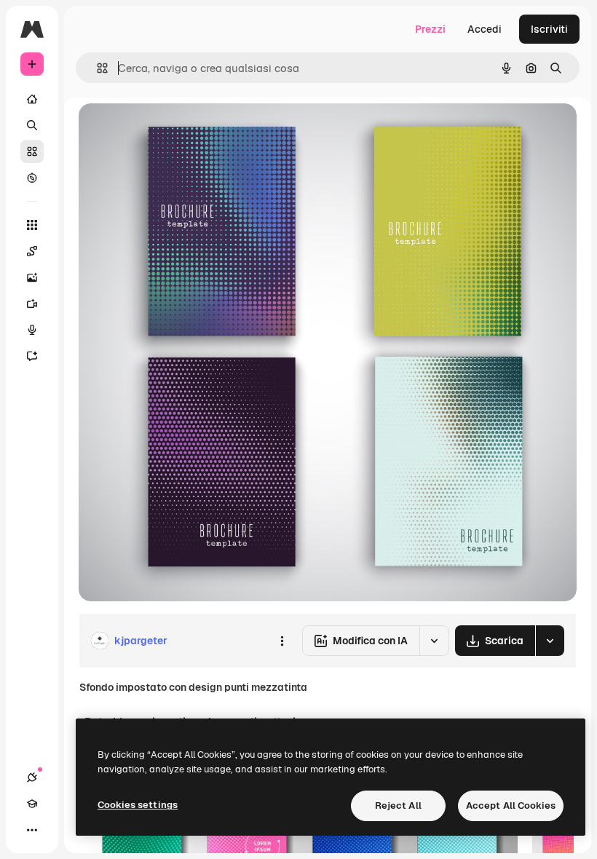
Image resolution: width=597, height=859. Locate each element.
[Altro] (32, 830)
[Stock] (32, 151)
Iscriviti (549, 29)
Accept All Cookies (511, 805)
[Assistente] (32, 356)
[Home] (32, 99)
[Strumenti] (32, 225)
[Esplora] (32, 177)
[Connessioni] (32, 777)
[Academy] (32, 803)
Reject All (398, 805)
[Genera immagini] (32, 277)
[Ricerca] (32, 125)
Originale (174, 131)
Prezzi (430, 29)
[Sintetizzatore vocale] (32, 329)
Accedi (484, 29)
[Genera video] (32, 303)
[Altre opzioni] (281, 640)
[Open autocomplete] (96, 68)
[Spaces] (32, 251)
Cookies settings (138, 805)
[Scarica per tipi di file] (549, 640)
